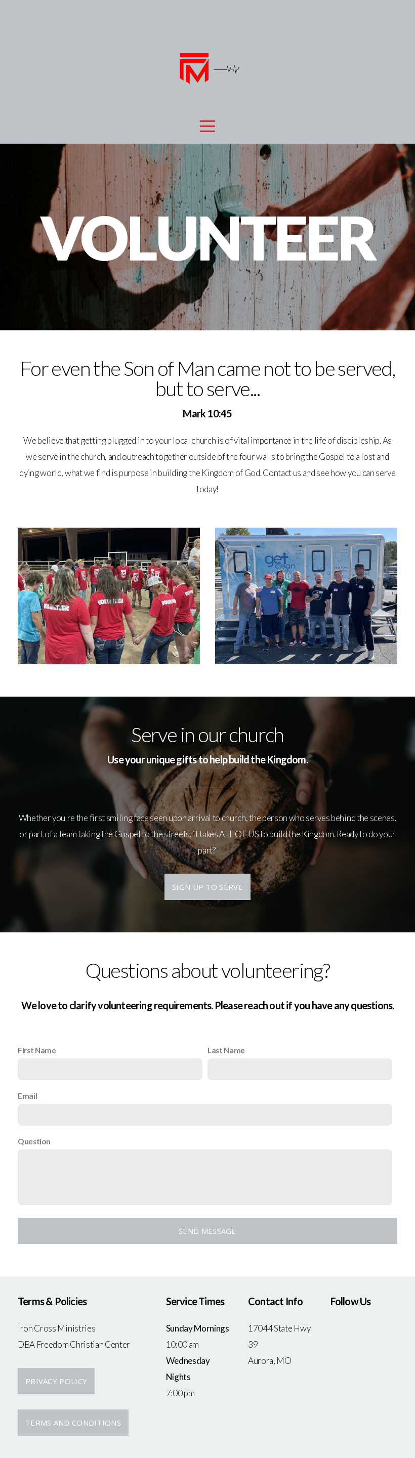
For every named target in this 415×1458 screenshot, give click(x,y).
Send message (207, 1231)
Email (27, 1095)
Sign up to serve (207, 887)
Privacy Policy (56, 1381)
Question (34, 1141)
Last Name (226, 1050)
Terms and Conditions (73, 1423)
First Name (37, 1050)
